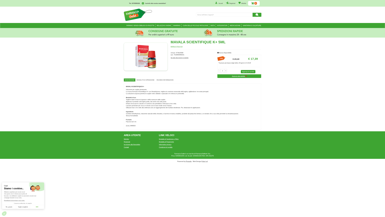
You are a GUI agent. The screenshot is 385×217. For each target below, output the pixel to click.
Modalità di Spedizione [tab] (145, 80)
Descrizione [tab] (129, 80)
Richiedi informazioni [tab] (165, 80)
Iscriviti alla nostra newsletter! (155, 3)
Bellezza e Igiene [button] (164, 25)
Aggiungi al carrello (248, 71)
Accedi (221, 3)
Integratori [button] (222, 25)
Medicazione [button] (235, 25)
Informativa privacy (165, 144)
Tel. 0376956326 (134, 3)
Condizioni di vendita (165, 147)
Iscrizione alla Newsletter (132, 144)
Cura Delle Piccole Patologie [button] (195, 25)
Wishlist (243, 3)
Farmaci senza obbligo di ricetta (140, 25)
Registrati (232, 3)
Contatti (126, 147)
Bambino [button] (176, 25)
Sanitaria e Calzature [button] (252, 25)
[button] (219, 70)
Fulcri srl (205, 161)
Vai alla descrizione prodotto (179, 58)
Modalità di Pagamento (166, 142)
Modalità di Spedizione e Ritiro (169, 139)
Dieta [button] (212, 25)
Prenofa (188, 161)
